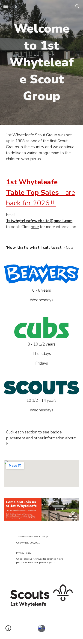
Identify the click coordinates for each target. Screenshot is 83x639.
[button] (5, 6)
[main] (41, 62)
